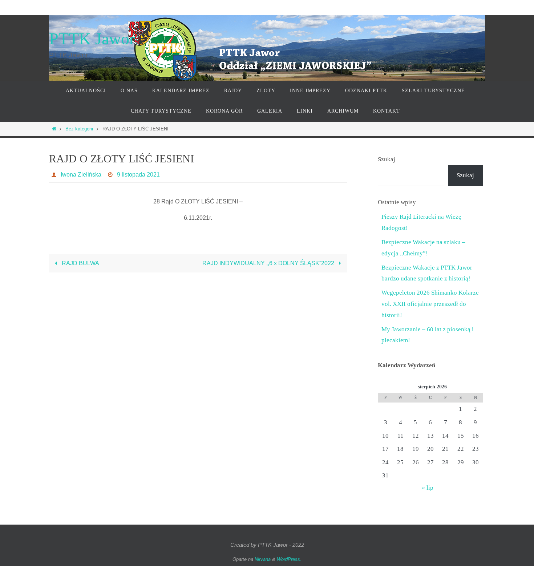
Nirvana (263, 559)
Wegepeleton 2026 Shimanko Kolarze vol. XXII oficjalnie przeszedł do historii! (430, 303)
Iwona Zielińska (81, 174)
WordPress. (289, 559)
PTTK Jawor (92, 38)
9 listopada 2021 (138, 174)
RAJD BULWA (79, 263)
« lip (427, 487)
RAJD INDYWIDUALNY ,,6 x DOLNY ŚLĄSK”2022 (269, 263)
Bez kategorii (79, 129)
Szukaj (386, 159)
